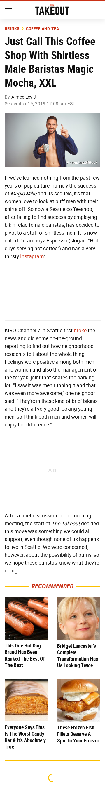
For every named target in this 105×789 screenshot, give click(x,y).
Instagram (32, 256)
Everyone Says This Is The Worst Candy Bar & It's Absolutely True (25, 737)
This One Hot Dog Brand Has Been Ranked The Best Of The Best (25, 655)
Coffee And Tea (42, 28)
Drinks (12, 28)
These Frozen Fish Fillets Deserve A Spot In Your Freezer (78, 734)
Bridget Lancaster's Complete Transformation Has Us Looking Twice (77, 656)
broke (80, 330)
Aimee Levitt (23, 97)
